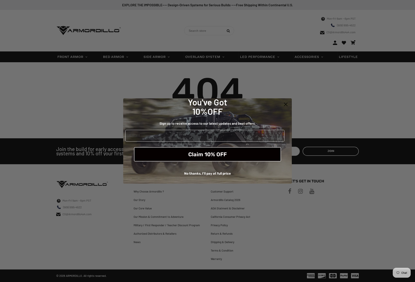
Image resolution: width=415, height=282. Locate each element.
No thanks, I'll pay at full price (207, 173)
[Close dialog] (286, 104)
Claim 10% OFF (207, 154)
